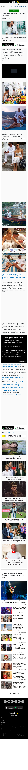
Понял (14, 10)
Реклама (3, 720)
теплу (23, 38)
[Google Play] (18, 707)
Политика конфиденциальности (8, 717)
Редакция (3, 722)
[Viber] (12, 701)
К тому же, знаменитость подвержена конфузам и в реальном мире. (12, 365)
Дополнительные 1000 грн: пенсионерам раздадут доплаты (13, 341)
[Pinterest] (22, 701)
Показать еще (21, 361)
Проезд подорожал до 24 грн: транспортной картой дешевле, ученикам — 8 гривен (12, 356)
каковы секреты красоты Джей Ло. (11, 394)
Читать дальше (14, 693)
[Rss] (5, 701)
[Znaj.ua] (14, 1)
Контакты (3, 724)
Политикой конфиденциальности (18, 6)
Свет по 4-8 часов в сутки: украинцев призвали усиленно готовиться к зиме (14, 351)
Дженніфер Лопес (9, 432)
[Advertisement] (14, 187)
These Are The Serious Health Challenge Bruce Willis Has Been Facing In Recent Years (14, 562)
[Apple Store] (9, 707)
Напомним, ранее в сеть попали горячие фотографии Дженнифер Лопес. (12, 378)
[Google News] (15, 701)
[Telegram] (8, 701)
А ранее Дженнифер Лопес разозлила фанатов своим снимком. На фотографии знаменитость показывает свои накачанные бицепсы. (13, 276)
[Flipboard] (19, 701)
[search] (1, 1)
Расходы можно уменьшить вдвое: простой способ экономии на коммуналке (13, 346)
